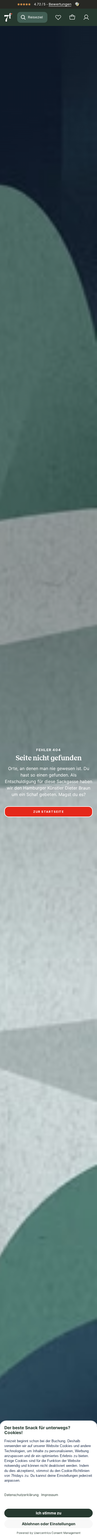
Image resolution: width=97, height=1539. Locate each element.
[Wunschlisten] (58, 17)
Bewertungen (60, 4)
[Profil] (86, 17)
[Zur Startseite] (8, 17)
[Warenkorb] (72, 17)
